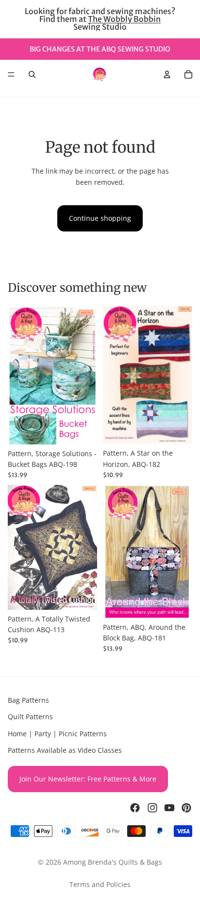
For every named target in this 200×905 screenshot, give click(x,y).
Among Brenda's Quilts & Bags (112, 862)
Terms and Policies (100, 884)
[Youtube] (169, 808)
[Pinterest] (186, 808)
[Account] (167, 74)
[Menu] (11, 74)
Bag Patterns (28, 700)
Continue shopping (100, 218)
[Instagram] (152, 808)
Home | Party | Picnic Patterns (57, 733)
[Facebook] (135, 808)
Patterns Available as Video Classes (65, 750)
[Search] (32, 74)
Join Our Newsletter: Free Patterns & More (87, 778)
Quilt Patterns (30, 717)
